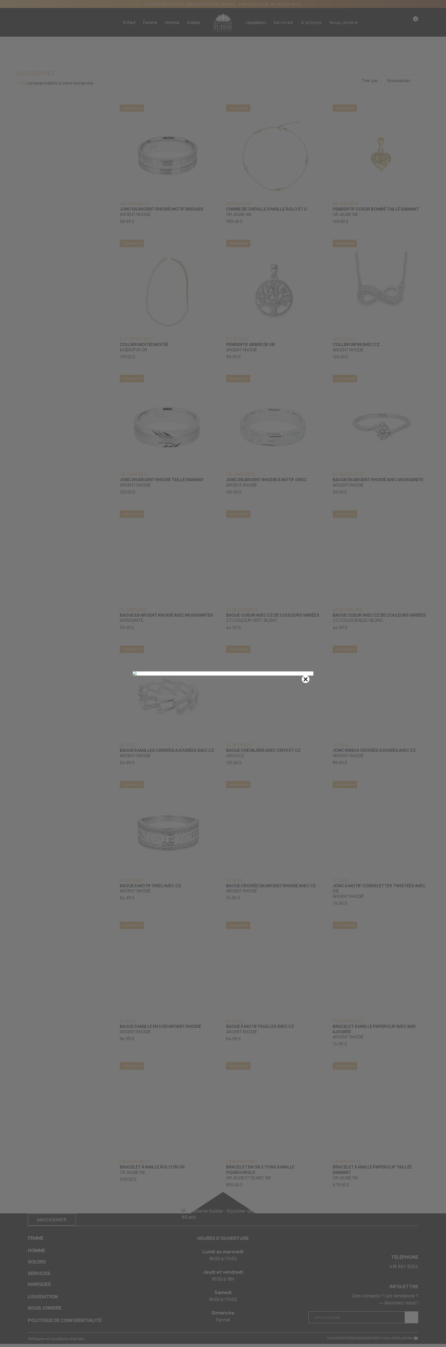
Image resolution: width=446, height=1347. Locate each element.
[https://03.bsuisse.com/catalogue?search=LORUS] (223, 674)
